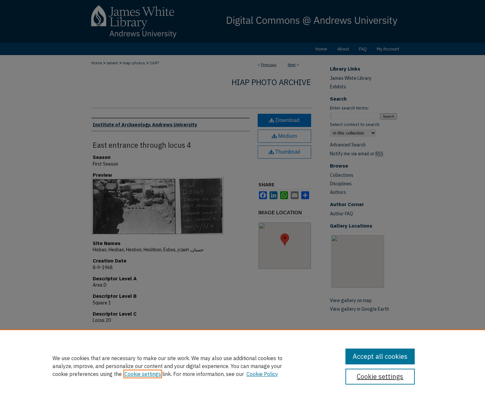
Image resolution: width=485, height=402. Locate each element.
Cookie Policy (262, 374)
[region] (242, 365)
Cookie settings (142, 374)
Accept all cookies (380, 356)
